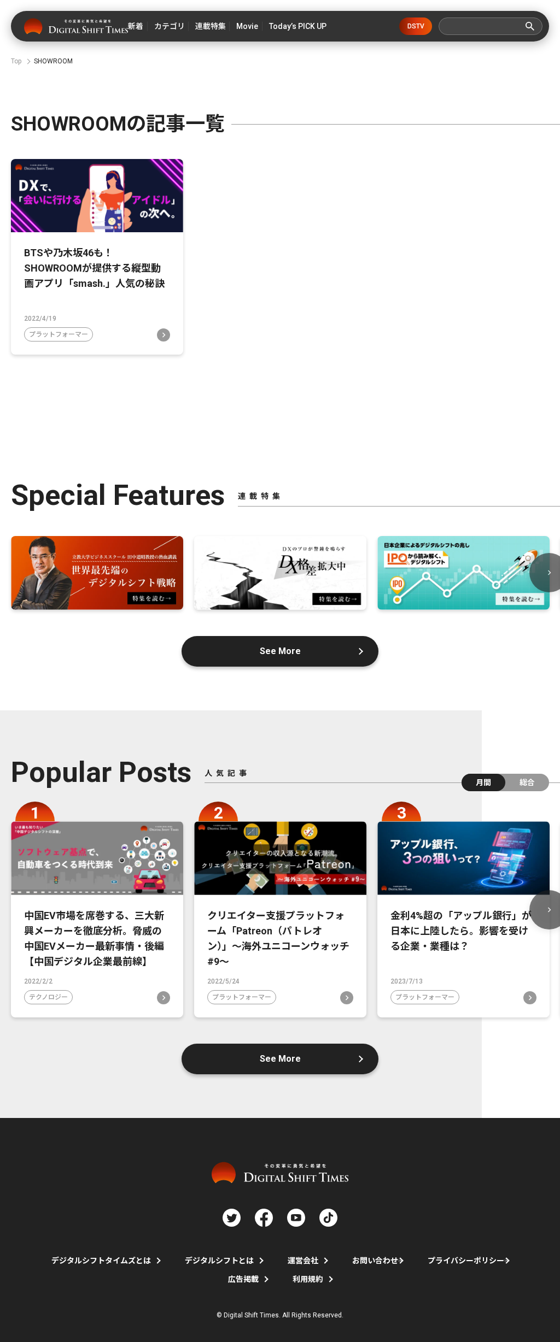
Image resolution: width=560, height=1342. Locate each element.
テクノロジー (48, 997)
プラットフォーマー (58, 334)
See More (280, 651)
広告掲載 (243, 1279)
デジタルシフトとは (219, 1260)
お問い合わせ (375, 1260)
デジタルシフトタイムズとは (101, 1260)
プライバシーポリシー (466, 1260)
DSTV (415, 26)
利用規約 (308, 1279)
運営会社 (303, 1260)
